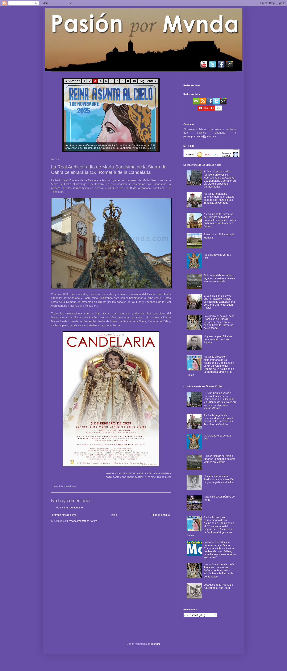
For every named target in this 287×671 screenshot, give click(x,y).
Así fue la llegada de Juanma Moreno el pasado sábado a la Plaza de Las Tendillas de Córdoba (219, 198)
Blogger (155, 643)
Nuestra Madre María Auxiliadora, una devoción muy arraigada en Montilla (219, 479)
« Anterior (72, 81)
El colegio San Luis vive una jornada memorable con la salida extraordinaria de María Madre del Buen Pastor (219, 301)
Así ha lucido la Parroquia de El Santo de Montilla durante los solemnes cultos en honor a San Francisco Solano (220, 220)
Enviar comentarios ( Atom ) (83, 521)
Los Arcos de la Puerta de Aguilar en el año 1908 (218, 586)
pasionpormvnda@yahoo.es (199, 136)
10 (134, 81)
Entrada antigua (160, 514)
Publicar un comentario (69, 507)
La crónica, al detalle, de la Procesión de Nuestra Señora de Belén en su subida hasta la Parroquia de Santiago (219, 322)
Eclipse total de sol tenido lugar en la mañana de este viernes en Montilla (219, 278)
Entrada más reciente (64, 514)
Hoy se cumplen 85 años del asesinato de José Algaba (218, 339)
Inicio (114, 514)
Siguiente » (148, 81)
